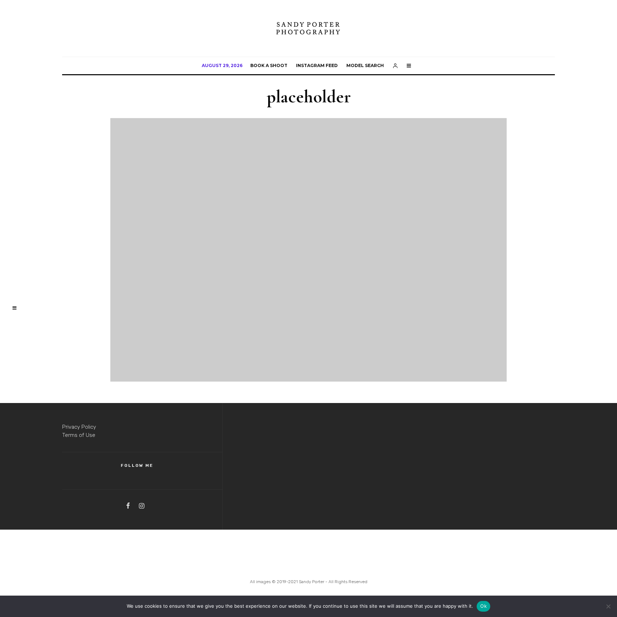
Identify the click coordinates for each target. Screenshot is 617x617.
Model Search (365, 65)
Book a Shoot (268, 65)
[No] (608, 606)
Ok (483, 606)
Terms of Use (78, 435)
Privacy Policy (79, 427)
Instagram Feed (317, 65)
